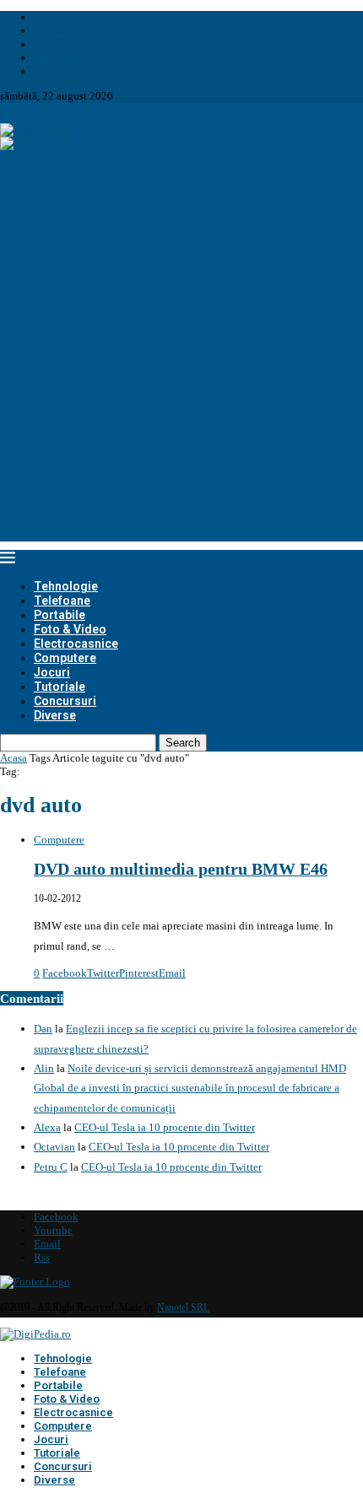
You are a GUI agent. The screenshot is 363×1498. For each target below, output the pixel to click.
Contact (52, 71)
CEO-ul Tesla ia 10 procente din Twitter (164, 1127)
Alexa (47, 1127)
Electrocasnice (76, 643)
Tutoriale (59, 686)
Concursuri (65, 701)
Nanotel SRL (183, 1307)
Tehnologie (66, 586)
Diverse (55, 715)
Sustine (51, 44)
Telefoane (62, 600)
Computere (65, 658)
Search (182, 742)
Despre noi (58, 17)
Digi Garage (61, 30)
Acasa (13, 758)
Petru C (51, 1167)
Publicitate (59, 57)
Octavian (54, 1146)
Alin (44, 1068)
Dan (43, 1028)
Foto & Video (70, 629)
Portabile (59, 615)
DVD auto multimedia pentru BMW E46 (181, 869)
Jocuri (52, 672)
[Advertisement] (181, 360)
